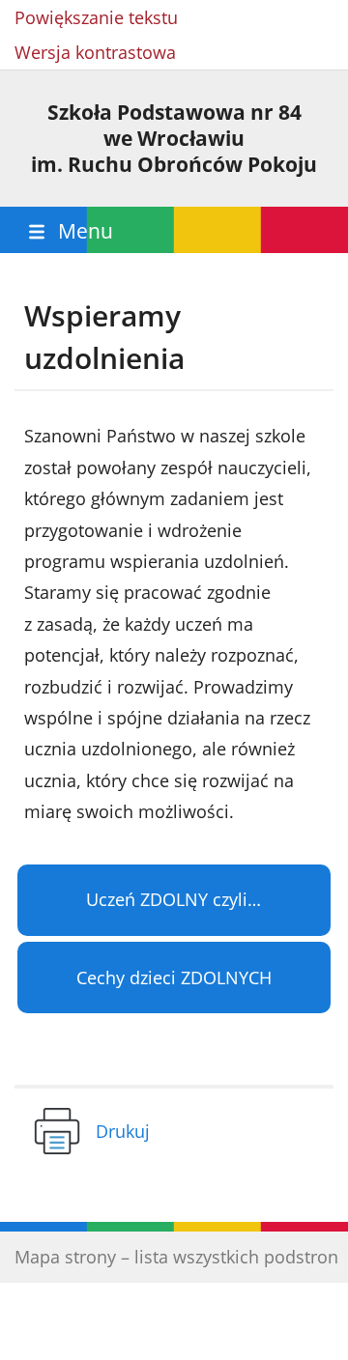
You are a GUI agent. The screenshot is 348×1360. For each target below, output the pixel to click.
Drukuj (123, 1131)
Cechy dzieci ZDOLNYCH (174, 977)
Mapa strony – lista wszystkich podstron (176, 1256)
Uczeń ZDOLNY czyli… (173, 899)
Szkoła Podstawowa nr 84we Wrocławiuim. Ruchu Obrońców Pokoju (174, 138)
